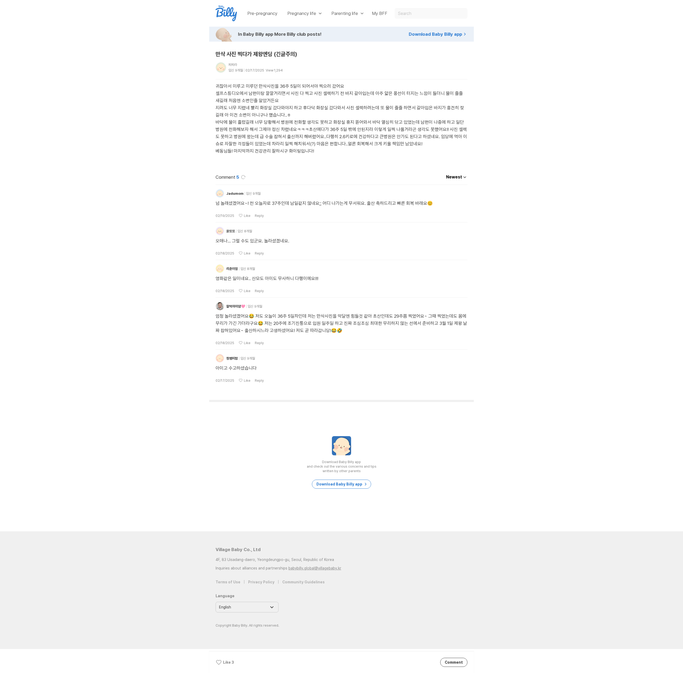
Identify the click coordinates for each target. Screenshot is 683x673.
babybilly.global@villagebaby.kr (314, 568)
